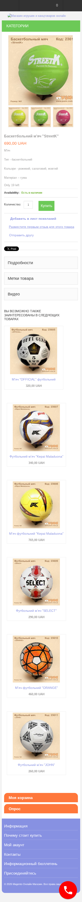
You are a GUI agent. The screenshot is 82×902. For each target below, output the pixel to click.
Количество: (12, 204)
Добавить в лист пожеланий (33, 218)
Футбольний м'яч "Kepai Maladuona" (36, 456)
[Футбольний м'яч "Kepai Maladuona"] (36, 427)
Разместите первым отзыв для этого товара (41, 227)
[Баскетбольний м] (18, 117)
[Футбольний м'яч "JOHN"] (36, 736)
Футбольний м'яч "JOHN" (36, 765)
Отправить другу (21, 235)
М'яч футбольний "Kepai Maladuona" (36, 533)
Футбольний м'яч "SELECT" (36, 610)
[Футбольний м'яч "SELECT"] (36, 581)
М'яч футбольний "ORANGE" (36, 688)
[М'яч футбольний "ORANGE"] (36, 659)
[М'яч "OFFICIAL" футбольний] (33, 350)
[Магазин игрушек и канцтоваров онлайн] (37, 16)
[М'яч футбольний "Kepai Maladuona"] (36, 504)
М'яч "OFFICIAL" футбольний (34, 379)
